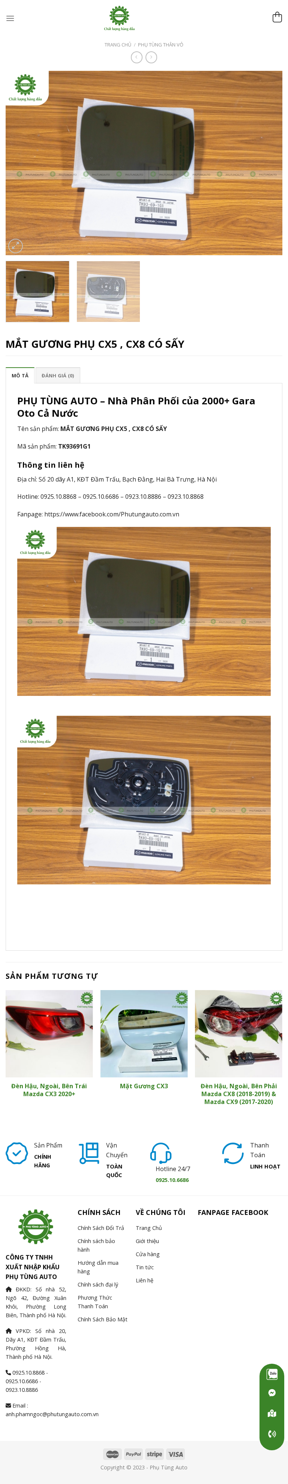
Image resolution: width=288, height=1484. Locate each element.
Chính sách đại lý (98, 1284)
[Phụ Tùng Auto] (271, 1413)
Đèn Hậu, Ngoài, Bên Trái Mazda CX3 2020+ (49, 1090)
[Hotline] (271, 1434)
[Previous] (20, 162)
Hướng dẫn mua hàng (98, 1267)
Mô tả (20, 375)
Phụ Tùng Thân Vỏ (160, 44)
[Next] (267, 162)
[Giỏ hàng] (277, 18)
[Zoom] (15, 246)
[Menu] (10, 18)
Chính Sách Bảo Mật (103, 1319)
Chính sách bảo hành (96, 1245)
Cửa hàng (148, 1254)
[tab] (20, 375)
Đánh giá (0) (58, 375)
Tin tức (145, 1267)
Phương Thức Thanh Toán (95, 1302)
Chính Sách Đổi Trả (101, 1227)
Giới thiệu (147, 1241)
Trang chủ (118, 44)
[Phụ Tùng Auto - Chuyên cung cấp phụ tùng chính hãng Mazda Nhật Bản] (144, 18)
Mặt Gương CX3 (144, 1086)
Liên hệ (144, 1280)
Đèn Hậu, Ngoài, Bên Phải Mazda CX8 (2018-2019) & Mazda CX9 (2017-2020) (239, 1094)
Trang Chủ (149, 1227)
